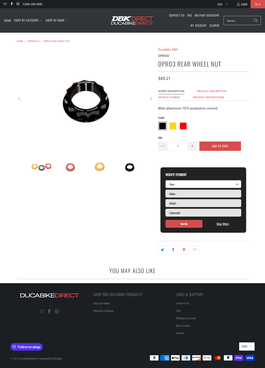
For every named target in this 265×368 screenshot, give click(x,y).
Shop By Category (103, 310)
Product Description (211, 91)
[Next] (151, 98)
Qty (160, 137)
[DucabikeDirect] (132, 20)
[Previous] (19, 98)
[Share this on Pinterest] (184, 249)
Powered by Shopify (50, 358)
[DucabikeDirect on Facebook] (11, 4)
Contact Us (182, 303)
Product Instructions (208, 97)
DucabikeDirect (28, 358)
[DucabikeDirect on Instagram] (18, 4)
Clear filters (223, 224)
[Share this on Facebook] (173, 249)
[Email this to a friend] (194, 249)
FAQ (178, 310)
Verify (184, 224)
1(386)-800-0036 (32, 4)
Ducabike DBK (168, 50)
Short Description (171, 91)
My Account (183, 325)
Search (180, 333)
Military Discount (186, 318)
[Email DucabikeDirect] (5, 4)
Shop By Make (101, 303)
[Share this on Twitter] (162, 249)
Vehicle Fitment (169, 97)
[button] (28, 20)
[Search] (256, 20)
